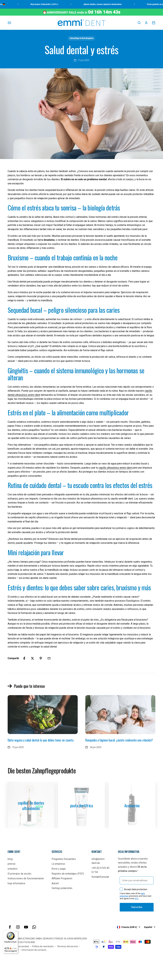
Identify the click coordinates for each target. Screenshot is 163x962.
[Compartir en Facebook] (24, 658)
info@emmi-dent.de (98, 861)
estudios (13, 868)
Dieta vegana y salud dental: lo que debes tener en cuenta (40, 740)
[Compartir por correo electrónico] (49, 658)
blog (10, 859)
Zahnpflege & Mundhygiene (81, 38)
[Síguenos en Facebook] (10, 927)
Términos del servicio (67, 946)
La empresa (58, 863)
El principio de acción (19, 873)
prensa (11, 863)
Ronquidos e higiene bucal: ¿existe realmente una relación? (119, 740)
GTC (136, 898)
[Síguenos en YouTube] (26, 927)
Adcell (55, 883)
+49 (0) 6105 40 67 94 (100, 870)
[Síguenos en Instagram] (18, 927)
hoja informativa (16, 883)
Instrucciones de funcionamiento (26, 878)
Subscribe (136, 907)
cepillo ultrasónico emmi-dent (115, 467)
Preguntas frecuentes (64, 859)
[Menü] (16, 932)
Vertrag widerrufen (62, 888)
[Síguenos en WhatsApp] (34, 927)
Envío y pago (59, 868)
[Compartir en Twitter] (32, 658)
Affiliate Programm (62, 878)
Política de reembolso (43, 946)
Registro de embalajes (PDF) (68, 873)
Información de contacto (34, 950)
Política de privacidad (18, 946)
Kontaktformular (100, 876)
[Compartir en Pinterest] (41, 658)
